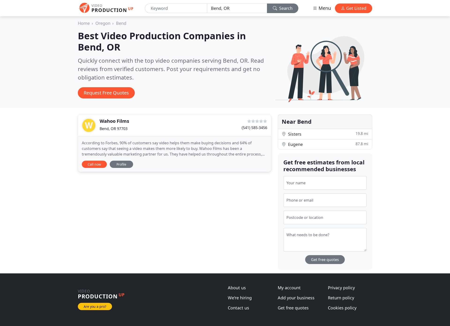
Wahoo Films (114, 121)
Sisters (327, 134)
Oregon (102, 23)
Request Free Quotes (106, 93)
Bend (121, 23)
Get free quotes (325, 259)
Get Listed (355, 8)
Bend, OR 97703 (114, 128)
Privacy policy (341, 287)
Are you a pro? (95, 306)
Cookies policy (342, 308)
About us (237, 287)
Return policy (341, 298)
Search (285, 8)
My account (289, 287)
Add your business (296, 298)
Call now (94, 164)
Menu (324, 8)
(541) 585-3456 (254, 127)
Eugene (327, 144)
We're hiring (240, 298)
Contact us (238, 308)
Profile (121, 164)
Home (84, 23)
